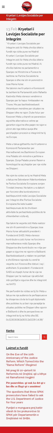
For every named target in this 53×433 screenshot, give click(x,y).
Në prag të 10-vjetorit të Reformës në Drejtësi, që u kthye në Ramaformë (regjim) (26, 374)
